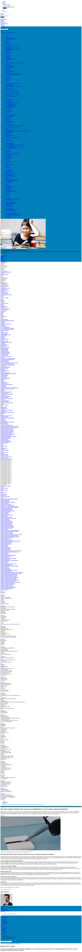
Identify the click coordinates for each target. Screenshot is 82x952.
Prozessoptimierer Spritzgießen (6, 432)
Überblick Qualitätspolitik (5, 396)
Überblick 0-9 (3, 591)
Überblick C (2, 615)
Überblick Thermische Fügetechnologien (8, 518)
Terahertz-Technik (8, 185)
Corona (6, 61)
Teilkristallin (7, 184)
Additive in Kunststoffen (10, 37)
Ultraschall (7, 197)
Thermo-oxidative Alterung (10, 191)
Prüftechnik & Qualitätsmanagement (7, 417)
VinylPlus (2, 390)
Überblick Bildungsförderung (6, 571)
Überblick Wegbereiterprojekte (6, 542)
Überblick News (3, 492)
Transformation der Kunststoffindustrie (7, 358)
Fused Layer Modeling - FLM (11, 89)
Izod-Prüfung (7, 112)
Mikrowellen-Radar (9, 131)
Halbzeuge (7, 100)
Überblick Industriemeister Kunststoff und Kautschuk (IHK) (11, 572)
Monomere (7, 136)
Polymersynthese (8, 154)
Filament (7, 87)
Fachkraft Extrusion (4, 439)
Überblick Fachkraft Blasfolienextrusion (8, 587)
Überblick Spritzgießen (4, 519)
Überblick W (2, 788)
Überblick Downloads (4, 400)
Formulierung (7, 88)
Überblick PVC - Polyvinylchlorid (7, 505)
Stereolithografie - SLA (9, 181)
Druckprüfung (8, 70)
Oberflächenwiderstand (9, 145)
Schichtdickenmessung (9, 170)
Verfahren (2, 381)
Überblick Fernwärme (4, 561)
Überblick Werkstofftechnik (5, 569)
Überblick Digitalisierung (5, 367)
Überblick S (2, 745)
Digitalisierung (3, 411)
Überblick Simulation (4, 538)
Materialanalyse (3, 378)
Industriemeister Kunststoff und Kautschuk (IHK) (9, 426)
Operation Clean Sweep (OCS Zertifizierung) (9, 387)
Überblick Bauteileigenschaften (6, 522)
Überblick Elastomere (4, 503)
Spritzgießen (2, 343)
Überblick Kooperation (4, 372)
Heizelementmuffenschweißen (11, 103)
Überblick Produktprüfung (5, 377)
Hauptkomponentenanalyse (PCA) (11, 101)
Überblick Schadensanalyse (5, 547)
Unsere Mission (3, 255)
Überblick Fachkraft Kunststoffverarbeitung (8, 576)
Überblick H (2, 664)
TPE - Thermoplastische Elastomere (7, 328)
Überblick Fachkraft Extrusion (6, 585)
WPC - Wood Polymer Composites (7, 329)
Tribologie (7, 195)
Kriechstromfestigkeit (9, 121)
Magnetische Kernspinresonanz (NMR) (12, 127)
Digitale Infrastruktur (4, 368)
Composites (7, 57)
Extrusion (7, 81)
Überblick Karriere (4, 490)
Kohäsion (7, 117)
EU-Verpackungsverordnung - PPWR (7, 364)
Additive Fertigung (4, 333)
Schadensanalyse (8, 169)
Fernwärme (2, 413)
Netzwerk (2, 24)
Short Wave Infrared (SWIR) (10, 176)
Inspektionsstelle (8, 110)
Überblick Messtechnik (4, 347)
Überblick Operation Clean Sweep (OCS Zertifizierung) (11, 550)
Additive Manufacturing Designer (6, 429)
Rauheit (6, 163)
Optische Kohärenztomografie (11, 148)
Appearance (7, 43)
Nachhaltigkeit (3, 261)
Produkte (2, 380)
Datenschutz (12, 943)
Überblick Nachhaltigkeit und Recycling (8, 563)
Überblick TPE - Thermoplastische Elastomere (9, 506)
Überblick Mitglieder (4, 454)
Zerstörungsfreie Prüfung (5, 351)
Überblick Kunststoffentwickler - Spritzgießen (9, 577)
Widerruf (18, 943)
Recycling (2, 357)
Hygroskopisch (8, 108)
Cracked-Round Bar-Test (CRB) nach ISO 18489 (14, 62)
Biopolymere (2, 321)
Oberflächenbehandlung (9, 143)
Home (4, 801)
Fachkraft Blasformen (4, 442)
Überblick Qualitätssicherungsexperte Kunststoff (9, 579)
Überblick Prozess (3, 332)
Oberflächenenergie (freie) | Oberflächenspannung (14, 144)
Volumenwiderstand (9, 206)
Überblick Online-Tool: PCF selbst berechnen (9, 535)
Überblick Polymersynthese (5, 504)
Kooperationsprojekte (4, 330)
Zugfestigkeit (7, 216)
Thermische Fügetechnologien (6, 342)
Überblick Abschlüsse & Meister (6, 425)
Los (13, 941)
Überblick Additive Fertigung (6, 509)
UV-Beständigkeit (8, 199)
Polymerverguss (8, 155)
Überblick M (2, 697)
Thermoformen (8, 188)
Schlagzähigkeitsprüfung (10, 175)
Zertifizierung (3, 22)
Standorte (2, 256)
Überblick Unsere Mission (5, 485)
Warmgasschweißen (9, 208)
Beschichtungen (3, 344)
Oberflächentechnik (4, 341)
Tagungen (2, 295)
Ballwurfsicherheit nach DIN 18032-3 (12, 46)
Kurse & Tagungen (4, 23)
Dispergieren (7, 68)
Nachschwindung (8, 139)
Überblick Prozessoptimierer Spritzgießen (8, 578)
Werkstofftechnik (3, 421)
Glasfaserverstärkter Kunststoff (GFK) (12, 94)
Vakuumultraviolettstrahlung (10, 202)
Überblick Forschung (4, 274)
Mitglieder (2, 305)
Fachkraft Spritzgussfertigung (6, 435)
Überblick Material (4, 319)
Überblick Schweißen (4, 566)
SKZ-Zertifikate (3, 386)
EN (5, 11)
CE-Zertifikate (3, 385)
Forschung (2, 20)
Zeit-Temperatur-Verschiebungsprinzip (12, 215)
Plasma (6, 152)
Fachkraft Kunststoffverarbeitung (6, 430)
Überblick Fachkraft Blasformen (6, 588)
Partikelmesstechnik (4, 349)
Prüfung (2, 21)
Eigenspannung (8, 76)
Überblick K (2, 682)
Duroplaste (7, 72)
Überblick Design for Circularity (6, 533)
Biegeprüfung (8, 51)
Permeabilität (7, 151)
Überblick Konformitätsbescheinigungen (8, 555)
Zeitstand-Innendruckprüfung (10, 212)
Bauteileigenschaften (4, 348)
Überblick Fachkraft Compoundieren (7, 584)
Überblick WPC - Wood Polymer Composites (9, 507)
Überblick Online (3, 445)
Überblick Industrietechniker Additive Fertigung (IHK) (10, 573)
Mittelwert (7, 134)
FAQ (4, 929)
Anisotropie (7, 42)
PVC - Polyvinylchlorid (4, 327)
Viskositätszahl (8, 205)
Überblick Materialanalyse (5, 544)
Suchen (4, 8)
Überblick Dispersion (4, 512)
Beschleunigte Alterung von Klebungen (12, 48)
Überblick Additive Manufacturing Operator (8, 574)
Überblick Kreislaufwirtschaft (6, 356)
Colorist (6, 60)
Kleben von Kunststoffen (10, 115)
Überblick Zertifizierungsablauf (6, 398)
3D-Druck (7, 34)
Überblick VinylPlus (4, 553)
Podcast (1, 260)
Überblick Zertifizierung (5, 288)
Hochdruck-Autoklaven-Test (10, 107)
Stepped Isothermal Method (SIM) (11, 180)
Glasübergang (8, 95)
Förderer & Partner (4, 306)
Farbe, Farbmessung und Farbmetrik (12, 83)
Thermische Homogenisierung (11, 187)
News (4, 2)
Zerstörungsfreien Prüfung (9, 887)
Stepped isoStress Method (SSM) (11, 179)
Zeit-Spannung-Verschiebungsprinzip (12, 214)
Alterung (7, 40)
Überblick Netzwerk (4, 303)
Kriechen (7, 120)
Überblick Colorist (4, 589)
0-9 (3, 33)
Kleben (1, 340)
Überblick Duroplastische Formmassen (7, 502)
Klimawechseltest (8, 116)
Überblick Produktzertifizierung (6, 384)
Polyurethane (7, 156)
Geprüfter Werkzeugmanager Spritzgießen (8, 436)
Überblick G (2, 656)
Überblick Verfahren (4, 546)
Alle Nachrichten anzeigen (5, 889)
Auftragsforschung (4, 375)
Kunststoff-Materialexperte (5, 437)
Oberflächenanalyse (9, 142)
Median (6, 128)
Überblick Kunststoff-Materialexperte (7, 583)
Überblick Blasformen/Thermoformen (7, 510)
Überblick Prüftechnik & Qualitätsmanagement (9, 565)
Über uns (4, 927)
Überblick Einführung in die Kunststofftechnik (9, 560)
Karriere (4, 1)
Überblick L (2, 693)
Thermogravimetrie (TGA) (10, 190)
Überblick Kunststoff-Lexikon (6, 458)
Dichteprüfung (8, 64)
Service (4, 3)
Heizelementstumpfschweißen (11, 104)
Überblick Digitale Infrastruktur (6, 537)
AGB (16, 943)
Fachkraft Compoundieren (5, 438)
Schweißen (2, 418)
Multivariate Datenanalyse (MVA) (11, 137)
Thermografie (7, 189)
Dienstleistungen (3, 19)
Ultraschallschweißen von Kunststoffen (12, 198)
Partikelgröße (7, 150)
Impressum (7, 943)
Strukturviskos (8, 182)
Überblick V (2, 780)
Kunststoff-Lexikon (6, 4)
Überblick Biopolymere (4, 499)
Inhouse (1, 300)
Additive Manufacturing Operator (6, 428)
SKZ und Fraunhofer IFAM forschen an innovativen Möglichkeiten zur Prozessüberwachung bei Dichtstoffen (23, 804)
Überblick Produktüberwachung (6, 394)
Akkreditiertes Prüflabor (5, 353)
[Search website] (3, 9)
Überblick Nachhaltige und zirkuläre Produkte (9, 531)
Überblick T (2, 761)
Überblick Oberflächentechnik (6, 517)
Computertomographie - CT (10, 58)
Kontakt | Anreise (6, 928)
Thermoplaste (7, 192)
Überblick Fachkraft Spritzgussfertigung (8, 580)
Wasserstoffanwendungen (10, 209)
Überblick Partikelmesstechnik (6, 523)
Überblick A (2, 595)
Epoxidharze (7, 78)
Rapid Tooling (8, 161)
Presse (4, 803)
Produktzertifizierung (4, 292)
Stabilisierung (7, 174)
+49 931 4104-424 (4, 909)
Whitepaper (2, 301)
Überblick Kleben (3, 516)
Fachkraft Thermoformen (5, 440)
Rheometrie (7, 167)
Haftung (6, 98)
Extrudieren (2, 337)
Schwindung (7, 171)
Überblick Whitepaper (4, 450)
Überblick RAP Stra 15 (4, 552)
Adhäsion (7, 36)
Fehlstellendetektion (9, 85)
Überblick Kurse (3, 407)
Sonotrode (7, 177)
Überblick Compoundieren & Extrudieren (8, 558)
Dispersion (7, 69)
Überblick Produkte (4, 545)
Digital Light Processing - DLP (11, 67)
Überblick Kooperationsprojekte (6, 508)
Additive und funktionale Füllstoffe (7, 320)
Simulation (2, 369)
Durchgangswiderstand (9, 71)
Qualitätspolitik (3, 289)
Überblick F (2, 646)
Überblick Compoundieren (5, 511)
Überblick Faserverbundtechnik (6, 515)
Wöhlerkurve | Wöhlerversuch (11, 210)
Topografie (7, 194)
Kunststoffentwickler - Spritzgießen (7, 431)
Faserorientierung (8, 84)
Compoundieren (3, 335)
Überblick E (2, 639)
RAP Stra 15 (7, 162)
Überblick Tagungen (4, 404)
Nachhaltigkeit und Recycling (6, 415)
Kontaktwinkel (8, 118)
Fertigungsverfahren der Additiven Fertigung (13, 86)
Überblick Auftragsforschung (6, 543)
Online (1, 299)
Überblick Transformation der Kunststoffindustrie (9, 530)
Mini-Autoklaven (8, 132)
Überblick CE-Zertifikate (5, 548)
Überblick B (2, 605)
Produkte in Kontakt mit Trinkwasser (7, 388)
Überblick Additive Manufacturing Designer (8, 575)
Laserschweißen (8, 124)
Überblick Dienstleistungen (5, 271)
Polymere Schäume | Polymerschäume (12, 153)
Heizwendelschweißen (9, 105)
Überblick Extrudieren (4, 514)
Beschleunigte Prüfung (9, 49)
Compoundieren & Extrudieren (6, 410)
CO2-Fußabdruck (8, 59)
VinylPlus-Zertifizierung (9, 204)
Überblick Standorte (4, 488)
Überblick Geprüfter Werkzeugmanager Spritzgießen (10, 582)
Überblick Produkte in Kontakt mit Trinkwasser (9, 551)
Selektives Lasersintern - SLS (10, 172)
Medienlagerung (8, 129)
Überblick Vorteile (3, 452)
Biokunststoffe (8, 53)
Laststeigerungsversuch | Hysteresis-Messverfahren (15, 125)
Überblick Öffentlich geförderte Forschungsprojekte (10, 541)
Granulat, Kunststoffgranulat (10, 96)
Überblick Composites (4, 501)
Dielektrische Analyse (9, 66)
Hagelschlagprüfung (9, 99)
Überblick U (2, 775)
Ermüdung (7, 80)
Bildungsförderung (4, 423)
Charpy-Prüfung (8, 55)
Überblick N (2, 710)
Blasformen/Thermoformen (5, 334)
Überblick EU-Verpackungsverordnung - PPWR (9, 536)
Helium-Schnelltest (8, 102)
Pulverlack (7, 158)
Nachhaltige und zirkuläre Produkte (7, 359)
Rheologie (7, 166)
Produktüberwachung (9, 157)
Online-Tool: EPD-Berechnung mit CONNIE (9, 362)
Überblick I (2, 677)
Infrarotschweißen (8, 111)
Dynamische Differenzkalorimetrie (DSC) (13, 73)
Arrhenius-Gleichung (9, 44)
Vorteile (1, 304)
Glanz (6, 93)
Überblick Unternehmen (5, 308)
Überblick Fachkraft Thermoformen (7, 586)
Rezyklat (7, 165)
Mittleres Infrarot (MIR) (9, 135)
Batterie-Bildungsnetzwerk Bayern (7, 422)
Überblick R (2, 735)
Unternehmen (3, 25)
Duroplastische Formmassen (5, 323)
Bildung (4, 920)
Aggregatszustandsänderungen (11, 38)
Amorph (6, 41)
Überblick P (2, 723)
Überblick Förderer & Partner (6, 456)
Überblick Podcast (3, 494)
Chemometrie (7, 56)
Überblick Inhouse (4, 448)
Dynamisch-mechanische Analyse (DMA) (13, 74)
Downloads (2, 291)
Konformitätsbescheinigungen (6, 391)
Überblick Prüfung (4, 282)
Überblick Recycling (4, 529)
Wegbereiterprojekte (4, 374)
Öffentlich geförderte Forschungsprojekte (8, 373)
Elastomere (7, 77)
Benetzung (7, 50)
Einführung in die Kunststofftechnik (7, 412)
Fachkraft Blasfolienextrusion (6, 441)
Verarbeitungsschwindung (10, 203)
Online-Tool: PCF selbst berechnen (7, 363)
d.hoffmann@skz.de (4, 910)
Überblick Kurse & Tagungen (6, 294)
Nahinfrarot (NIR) (8, 140)
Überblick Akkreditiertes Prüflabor (7, 526)
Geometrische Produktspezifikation (12, 91)
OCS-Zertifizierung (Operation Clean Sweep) (14, 147)
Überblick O (2, 714)
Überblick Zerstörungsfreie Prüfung (7, 525)
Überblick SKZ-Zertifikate (5, 549)
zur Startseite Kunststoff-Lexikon (9, 32)
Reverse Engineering (9, 164)
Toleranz (7, 193)
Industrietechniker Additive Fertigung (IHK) (8, 427)
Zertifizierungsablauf (4, 290)
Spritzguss (7, 178)
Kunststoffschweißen (9, 122)
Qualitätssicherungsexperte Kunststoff (7, 434)
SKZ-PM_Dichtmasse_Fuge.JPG (9, 913)
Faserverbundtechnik (4, 338)
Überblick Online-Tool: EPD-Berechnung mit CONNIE (11, 534)
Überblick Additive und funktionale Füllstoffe (9, 498)
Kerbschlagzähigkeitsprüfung (10, 114)
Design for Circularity (4, 361)
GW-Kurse (5, 931)
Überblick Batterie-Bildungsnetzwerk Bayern (9, 570)
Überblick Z (2, 793)
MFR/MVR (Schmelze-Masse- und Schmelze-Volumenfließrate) (17, 130)
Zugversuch (7, 217)
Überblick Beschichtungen (5, 520)
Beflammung (7, 47)
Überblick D (2, 626)
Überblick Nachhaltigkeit (5, 496)
